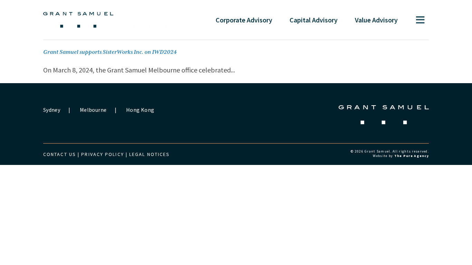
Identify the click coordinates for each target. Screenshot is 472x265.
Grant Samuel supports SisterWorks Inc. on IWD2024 (110, 52)
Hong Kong (140, 109)
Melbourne (93, 109)
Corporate (244, 20)
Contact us (59, 154)
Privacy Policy (102, 154)
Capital (314, 20)
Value (376, 20)
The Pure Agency (411, 156)
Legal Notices (149, 154)
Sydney (51, 109)
